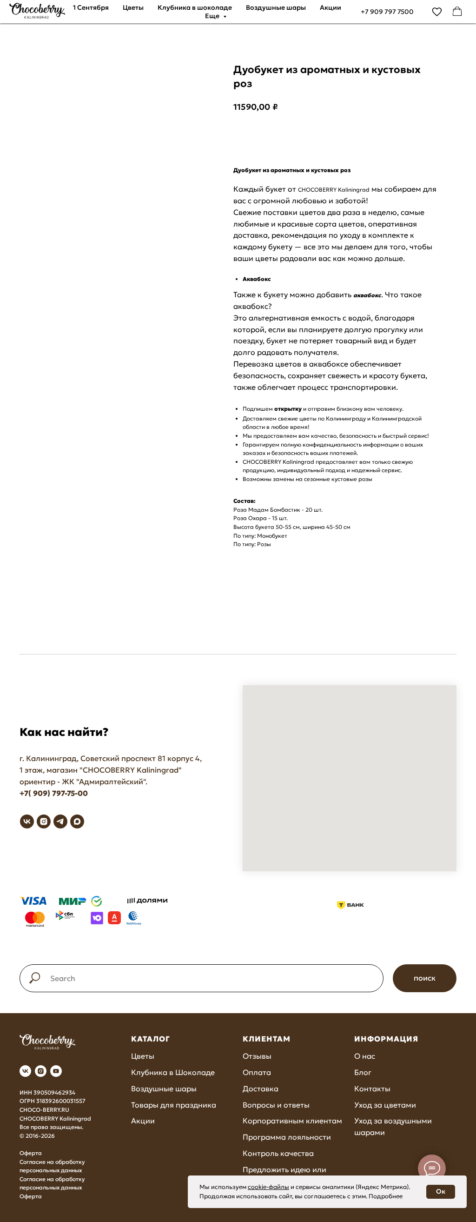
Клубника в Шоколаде (173, 1072)
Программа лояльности (287, 1137)
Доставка (260, 1088)
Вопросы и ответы (276, 1104)
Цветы (133, 7)
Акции (330, 7)
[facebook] (457, 12)
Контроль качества (278, 1153)
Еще (213, 16)
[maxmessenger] (77, 821)
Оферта (31, 1152)
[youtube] (56, 1071)
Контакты (372, 1088)
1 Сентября (91, 7)
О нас (364, 1056)
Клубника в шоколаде (195, 7)
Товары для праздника (173, 1104)
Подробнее (386, 1196)
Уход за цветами (385, 1104)
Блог (362, 1072)
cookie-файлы (268, 1187)
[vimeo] (437, 12)
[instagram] (44, 821)
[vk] (27, 821)
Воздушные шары (276, 7)
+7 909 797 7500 (387, 11)
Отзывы (257, 1056)
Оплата (257, 1072)
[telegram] (60, 821)
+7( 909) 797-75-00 (54, 793)
